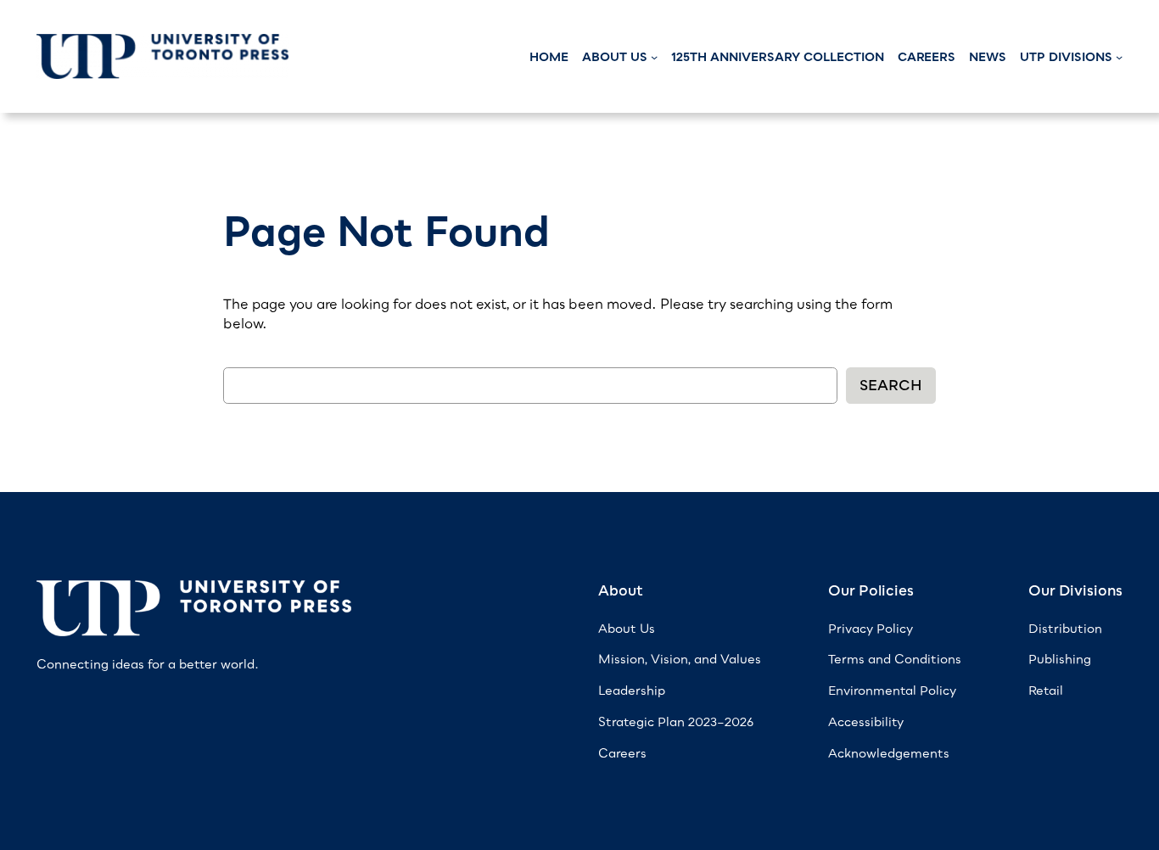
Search (890, 385)
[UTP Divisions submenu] (1119, 56)
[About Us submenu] (654, 56)
